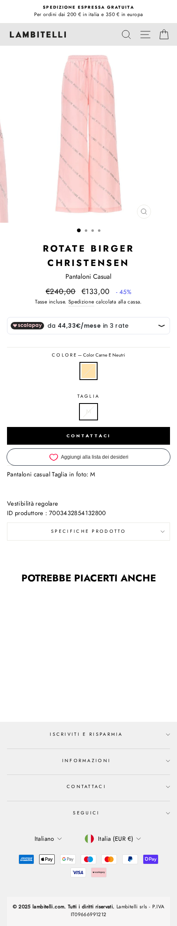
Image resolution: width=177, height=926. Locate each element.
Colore (88, 355)
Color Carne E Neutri (88, 371)
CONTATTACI (88, 435)
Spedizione (81, 302)
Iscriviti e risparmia (86, 734)
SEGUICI (86, 812)
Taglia (88, 396)
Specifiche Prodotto (88, 531)
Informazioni (86, 760)
